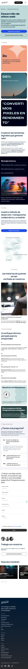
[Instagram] (2, 666)
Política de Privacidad (16, 526)
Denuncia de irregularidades (6, 657)
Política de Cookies (4, 654)
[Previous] (2, 581)
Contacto (3, 650)
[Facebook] (5, 666)
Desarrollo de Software (5, 615)
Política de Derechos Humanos (6, 655)
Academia (3, 647)
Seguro (2, 636)
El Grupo (2, 645)
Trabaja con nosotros (5, 649)
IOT (1, 627)
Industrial (2, 634)
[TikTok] (12, 666)
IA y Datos (3, 620)
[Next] (5, 581)
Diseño (2, 629)
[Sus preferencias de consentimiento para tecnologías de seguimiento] (27, 501)
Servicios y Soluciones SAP (6, 626)
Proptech (2, 640)
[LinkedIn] (9, 666)
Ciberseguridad (4, 619)
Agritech (2, 638)
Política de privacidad (5, 652)
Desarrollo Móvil (4, 617)
